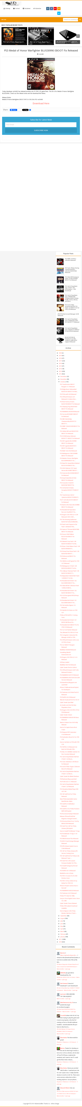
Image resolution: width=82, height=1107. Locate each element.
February (63, 934)
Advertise (38, 8)
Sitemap (7, 8)
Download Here (41, 103)
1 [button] (38, 45)
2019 (60, 355)
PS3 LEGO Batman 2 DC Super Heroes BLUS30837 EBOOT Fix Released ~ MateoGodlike (66, 1031)
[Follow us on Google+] (55, 8)
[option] (14, 36)
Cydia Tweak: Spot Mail (66, 702)
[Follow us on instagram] (47, 8)
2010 (60, 942)
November (63, 379)
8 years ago (67, 1033)
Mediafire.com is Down (66, 873)
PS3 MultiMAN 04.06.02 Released (69, 890)
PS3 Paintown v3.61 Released (68, 893)
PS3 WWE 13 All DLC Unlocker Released (70, 259)
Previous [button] (4, 36)
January (62, 936)
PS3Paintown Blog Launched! (68, 779)
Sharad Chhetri (65, 1088)
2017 (60, 361)
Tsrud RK (63, 1015)
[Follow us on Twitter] (58, 13)
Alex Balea (63, 1037)
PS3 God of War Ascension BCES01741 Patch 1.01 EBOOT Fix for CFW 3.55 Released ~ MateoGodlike (67, 1094)
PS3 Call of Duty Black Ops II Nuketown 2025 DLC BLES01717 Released (72, 320)
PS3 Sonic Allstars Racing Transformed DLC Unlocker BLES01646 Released (72, 270)
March (62, 931)
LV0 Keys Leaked (64, 662)
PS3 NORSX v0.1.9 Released (68, 870)
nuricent (63, 994)
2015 (60, 366)
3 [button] (42, 45)
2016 (60, 363)
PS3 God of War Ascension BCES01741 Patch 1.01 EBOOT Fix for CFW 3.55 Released (72, 307)
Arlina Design (55, 1103)
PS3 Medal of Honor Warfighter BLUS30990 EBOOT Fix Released (41, 50)
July (61, 921)
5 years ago (75, 990)
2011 (60, 939)
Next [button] (78, 36)
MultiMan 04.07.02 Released (68, 665)
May (61, 926)
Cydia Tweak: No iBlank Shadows (69, 776)
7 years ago (73, 1011)
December (63, 376)
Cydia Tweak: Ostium (66, 715)
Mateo (62, 1048)
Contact (17, 8)
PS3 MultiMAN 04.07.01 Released (69, 675)
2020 (60, 353)
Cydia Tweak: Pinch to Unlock (68, 667)
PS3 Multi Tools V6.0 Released (68, 451)
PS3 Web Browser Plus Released (69, 838)
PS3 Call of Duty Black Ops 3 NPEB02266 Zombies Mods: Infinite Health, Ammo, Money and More (71, 298)
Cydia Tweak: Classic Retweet (68, 903)
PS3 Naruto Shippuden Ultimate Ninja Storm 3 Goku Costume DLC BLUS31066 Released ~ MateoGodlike (68, 967)
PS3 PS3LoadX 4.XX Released (68, 394)
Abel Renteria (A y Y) (66, 1002)
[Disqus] (41, 171)
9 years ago (67, 1096)
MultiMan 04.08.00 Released (68, 650)
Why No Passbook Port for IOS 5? (69, 700)
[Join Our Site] (58, 8)
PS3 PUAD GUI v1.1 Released (68, 781)
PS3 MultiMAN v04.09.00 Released (69, 411)
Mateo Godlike (60, 998)
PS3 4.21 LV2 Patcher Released (68, 630)
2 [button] (40, 45)
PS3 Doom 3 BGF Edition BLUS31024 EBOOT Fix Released (67, 537)
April (61, 929)
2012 (60, 374)
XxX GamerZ (64, 983)
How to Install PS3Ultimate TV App (70, 831)
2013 (60, 371)
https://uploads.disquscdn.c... (68, 955)
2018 (60, 358)
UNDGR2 (63, 973)
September (63, 916)
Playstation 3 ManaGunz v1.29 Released (66, 1042)
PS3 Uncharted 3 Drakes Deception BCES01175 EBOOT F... (69, 490)
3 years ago (67, 969)
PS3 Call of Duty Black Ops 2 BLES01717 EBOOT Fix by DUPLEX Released (72, 329)
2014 (60, 368)
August (62, 918)
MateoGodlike (39, 1103)
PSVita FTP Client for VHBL (67, 896)
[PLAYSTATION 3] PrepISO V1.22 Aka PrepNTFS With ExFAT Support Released (71, 340)
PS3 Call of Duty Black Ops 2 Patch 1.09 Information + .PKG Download (71, 288)
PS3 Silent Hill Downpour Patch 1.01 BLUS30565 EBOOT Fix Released (72, 278)
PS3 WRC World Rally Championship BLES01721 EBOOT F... (68, 421)
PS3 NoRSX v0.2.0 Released (67, 697)
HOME (4, 19)
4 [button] (44, 45)
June (61, 923)
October (62, 382)
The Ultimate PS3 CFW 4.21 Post (69, 632)
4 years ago (64, 979)
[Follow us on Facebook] (51, 8)
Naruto (62, 953)
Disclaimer (27, 8)
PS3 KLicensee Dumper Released (69, 813)
